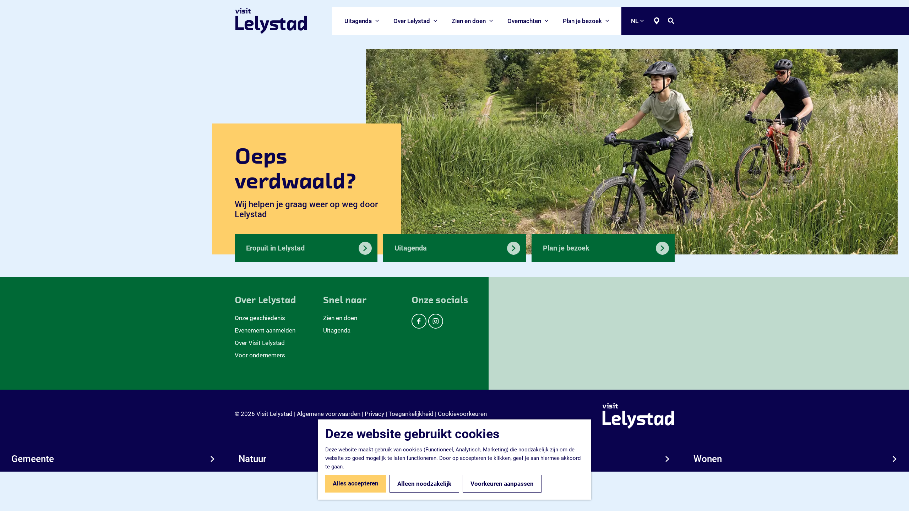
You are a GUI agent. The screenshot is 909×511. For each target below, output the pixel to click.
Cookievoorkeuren (462, 413)
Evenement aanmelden (265, 330)
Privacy (374, 413)
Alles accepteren (356, 483)
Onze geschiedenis (260, 318)
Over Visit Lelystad (260, 342)
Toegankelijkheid (411, 413)
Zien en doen (340, 318)
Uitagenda (336, 330)
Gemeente (32, 459)
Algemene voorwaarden (328, 413)
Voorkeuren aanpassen (502, 483)
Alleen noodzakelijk (424, 483)
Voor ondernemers (260, 355)
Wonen (707, 459)
